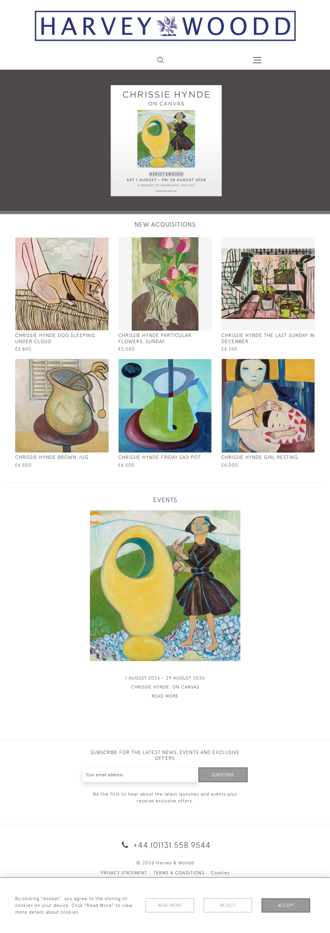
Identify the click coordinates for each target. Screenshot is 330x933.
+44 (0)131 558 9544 (171, 844)
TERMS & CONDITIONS (178, 872)
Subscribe (223, 774)
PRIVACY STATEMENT (124, 872)
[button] (160, 60)
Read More (170, 905)
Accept (286, 905)
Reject (228, 905)
